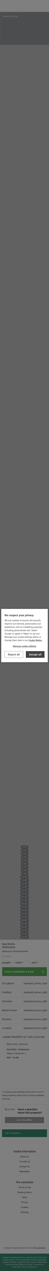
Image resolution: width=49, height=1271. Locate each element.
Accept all (35, 654)
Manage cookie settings (24, 646)
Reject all (14, 654)
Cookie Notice (35, 640)
